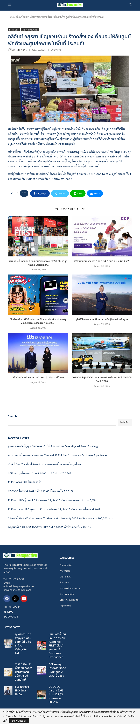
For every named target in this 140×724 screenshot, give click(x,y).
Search (12, 416)
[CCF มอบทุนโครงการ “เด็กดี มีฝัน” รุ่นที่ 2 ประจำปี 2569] (102, 236)
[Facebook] (6, 598)
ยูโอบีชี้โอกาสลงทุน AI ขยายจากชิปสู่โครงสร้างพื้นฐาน (102, 319)
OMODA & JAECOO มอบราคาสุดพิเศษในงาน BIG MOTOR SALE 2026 (102, 379)
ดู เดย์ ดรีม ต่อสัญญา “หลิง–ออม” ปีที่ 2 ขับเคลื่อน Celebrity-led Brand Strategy (53, 446)
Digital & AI (65, 576)
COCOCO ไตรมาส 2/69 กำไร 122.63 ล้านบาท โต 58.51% (40, 491)
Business (64, 582)
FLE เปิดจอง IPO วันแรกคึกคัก (24, 482)
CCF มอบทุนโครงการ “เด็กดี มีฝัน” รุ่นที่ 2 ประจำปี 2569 (102, 261)
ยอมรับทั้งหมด (19, 720)
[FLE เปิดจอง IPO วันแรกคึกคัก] (8, 690)
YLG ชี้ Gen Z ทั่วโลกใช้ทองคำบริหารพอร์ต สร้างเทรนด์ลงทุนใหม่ (44, 464)
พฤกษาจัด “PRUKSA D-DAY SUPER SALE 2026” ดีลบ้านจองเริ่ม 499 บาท (49, 527)
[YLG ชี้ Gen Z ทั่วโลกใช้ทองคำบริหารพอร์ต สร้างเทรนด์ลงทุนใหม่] (8, 672)
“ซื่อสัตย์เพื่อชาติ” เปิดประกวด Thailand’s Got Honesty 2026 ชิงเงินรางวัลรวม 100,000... (38, 321)
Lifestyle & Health (69, 599)
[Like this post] (25, 193)
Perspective (66, 565)
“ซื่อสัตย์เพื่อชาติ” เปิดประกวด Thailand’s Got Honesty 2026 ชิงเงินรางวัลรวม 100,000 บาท (60, 518)
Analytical (65, 570)
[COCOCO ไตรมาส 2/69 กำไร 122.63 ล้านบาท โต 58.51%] (41, 694)
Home (11, 16)
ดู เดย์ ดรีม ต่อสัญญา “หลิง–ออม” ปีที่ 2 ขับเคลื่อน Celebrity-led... (23, 643)
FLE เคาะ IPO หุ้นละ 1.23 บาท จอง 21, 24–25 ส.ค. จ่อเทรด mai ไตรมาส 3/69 (52, 500)
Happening (65, 605)
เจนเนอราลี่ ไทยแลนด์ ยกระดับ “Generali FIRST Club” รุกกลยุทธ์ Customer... (38, 263)
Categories (67, 558)
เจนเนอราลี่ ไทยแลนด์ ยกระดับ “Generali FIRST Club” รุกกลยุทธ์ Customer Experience (57, 455)
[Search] (130, 4)
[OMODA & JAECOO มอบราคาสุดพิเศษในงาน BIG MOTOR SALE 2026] (102, 353)
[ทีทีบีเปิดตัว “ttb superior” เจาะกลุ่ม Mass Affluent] (38, 353)
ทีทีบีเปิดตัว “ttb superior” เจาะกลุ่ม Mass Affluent (38, 377)
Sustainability (67, 594)
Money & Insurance (70, 588)
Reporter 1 (21, 49)
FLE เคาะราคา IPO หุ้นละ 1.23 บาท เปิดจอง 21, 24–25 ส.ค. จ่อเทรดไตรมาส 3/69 (54, 509)
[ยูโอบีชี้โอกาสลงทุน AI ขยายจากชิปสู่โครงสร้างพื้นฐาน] (102, 295)
